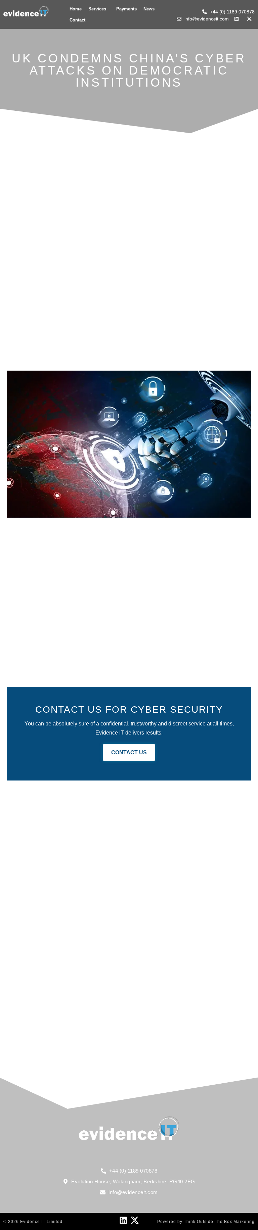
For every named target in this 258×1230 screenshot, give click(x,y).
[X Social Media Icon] (135, 1220)
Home (76, 8)
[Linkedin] (123, 1220)
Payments (126, 8)
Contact (77, 19)
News (149, 8)
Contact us (129, 752)
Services (97, 8)
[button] (99, 8)
